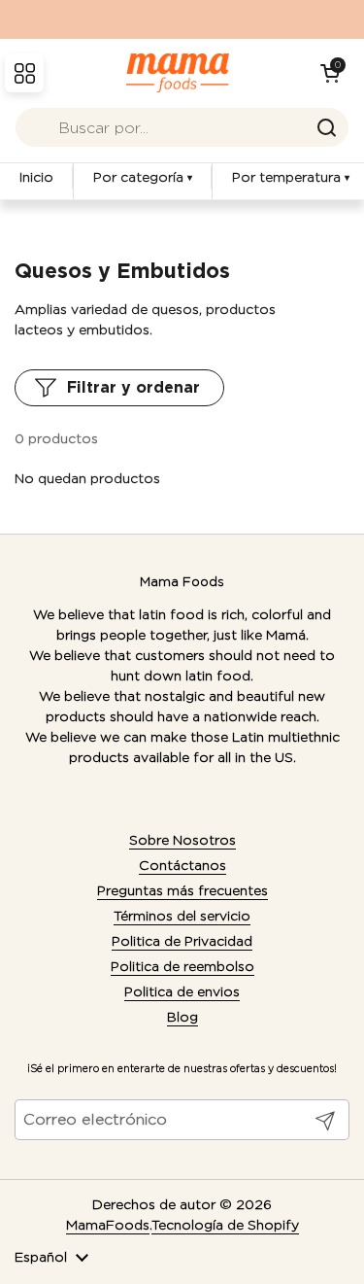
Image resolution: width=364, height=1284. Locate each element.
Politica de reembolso (182, 966)
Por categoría (142, 177)
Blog (182, 1016)
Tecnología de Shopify (225, 1224)
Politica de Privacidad (182, 941)
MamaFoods (107, 1224)
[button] (330, 72)
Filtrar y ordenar (133, 387)
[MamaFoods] (177, 72)
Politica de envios (182, 991)
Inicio (36, 177)
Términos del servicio (182, 915)
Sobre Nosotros (182, 840)
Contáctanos (182, 865)
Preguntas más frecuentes (182, 890)
